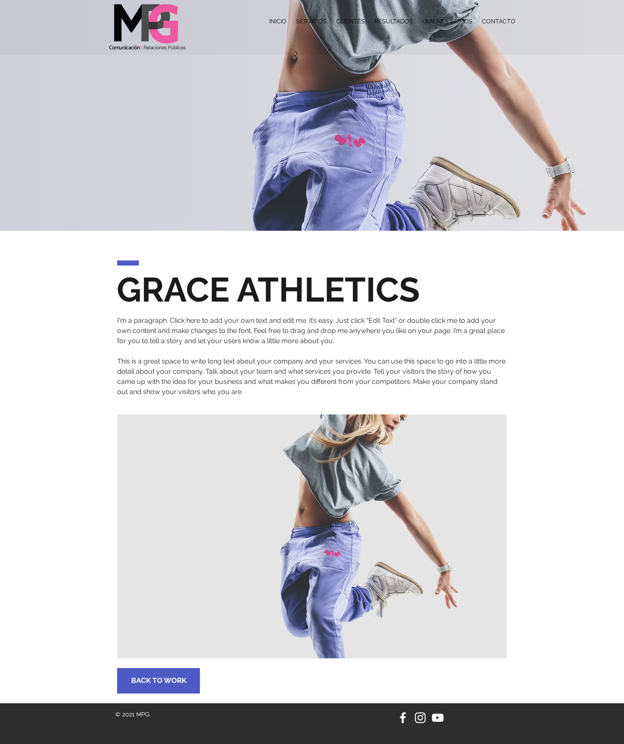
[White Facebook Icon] (403, 717)
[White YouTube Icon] (437, 717)
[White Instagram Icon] (420, 717)
